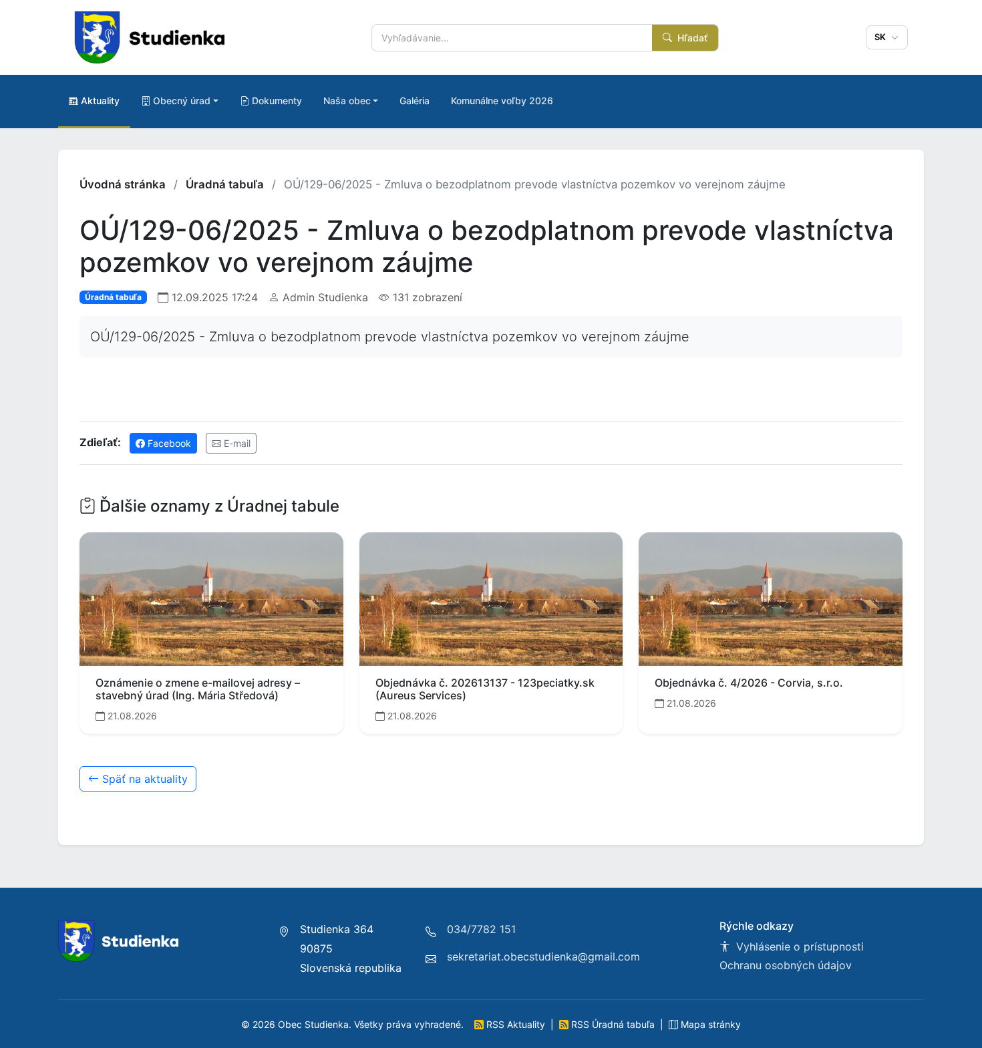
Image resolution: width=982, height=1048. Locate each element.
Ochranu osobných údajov (785, 965)
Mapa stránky (709, 1024)
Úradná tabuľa (225, 184)
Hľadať (691, 37)
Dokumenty (277, 100)
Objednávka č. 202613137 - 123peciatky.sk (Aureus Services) (485, 689)
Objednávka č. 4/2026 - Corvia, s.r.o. (749, 682)
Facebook (168, 443)
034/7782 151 (481, 929)
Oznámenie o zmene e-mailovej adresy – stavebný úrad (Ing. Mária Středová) (198, 689)
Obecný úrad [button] (181, 100)
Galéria (414, 100)
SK (881, 36)
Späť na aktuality (143, 778)
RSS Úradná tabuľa (612, 1024)
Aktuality (100, 100)
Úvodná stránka (122, 184)
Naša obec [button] (347, 100)
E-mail (236, 443)
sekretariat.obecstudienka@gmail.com (543, 956)
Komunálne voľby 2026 (502, 100)
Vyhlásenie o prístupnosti (798, 946)
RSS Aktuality (516, 1024)
